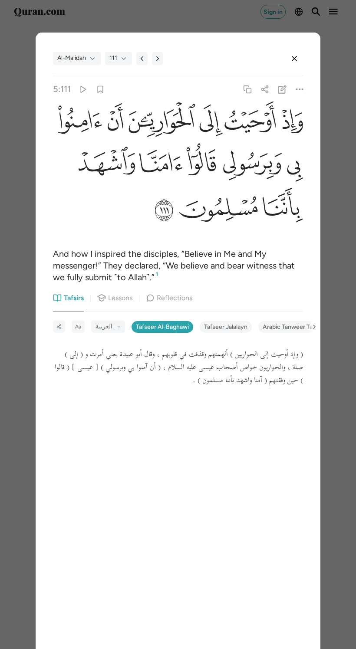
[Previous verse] (142, 58)
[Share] (264, 89)
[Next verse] (157, 58)
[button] (289, 122)
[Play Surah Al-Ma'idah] (82, 89)
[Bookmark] (100, 89)
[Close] (294, 58)
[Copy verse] (247, 89)
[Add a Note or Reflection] (282, 89)
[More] (299, 89)
